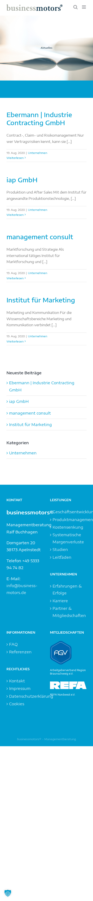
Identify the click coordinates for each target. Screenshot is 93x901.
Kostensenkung (68, 527)
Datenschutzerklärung (25, 696)
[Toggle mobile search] (75, 7)
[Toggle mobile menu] (84, 7)
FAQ (13, 644)
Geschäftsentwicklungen (68, 511)
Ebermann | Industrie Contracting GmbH (39, 118)
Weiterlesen (15, 158)
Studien (60, 549)
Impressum (19, 688)
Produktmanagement (68, 519)
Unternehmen (37, 153)
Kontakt (17, 680)
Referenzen (20, 651)
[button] (8, 893)
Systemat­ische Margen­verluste (68, 538)
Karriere (60, 600)
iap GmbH (22, 180)
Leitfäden (62, 557)
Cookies (16, 703)
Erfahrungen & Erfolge (67, 589)
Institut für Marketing (40, 300)
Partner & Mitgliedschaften (68, 612)
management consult (39, 237)
